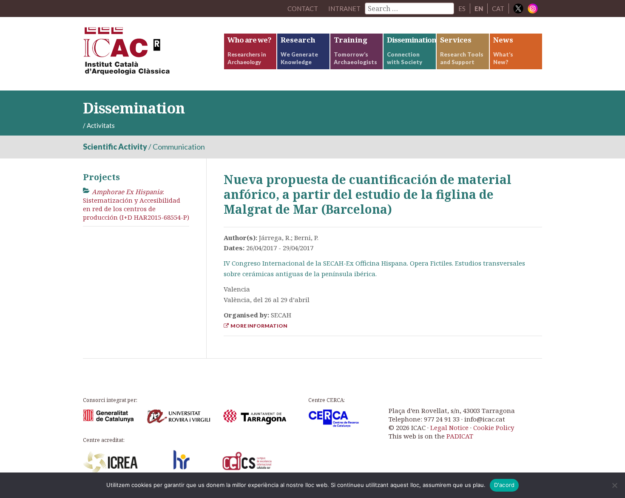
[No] (614, 485)
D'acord (504, 484)
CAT (498, 8)
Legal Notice (449, 427)
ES (462, 8)
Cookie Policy (493, 427)
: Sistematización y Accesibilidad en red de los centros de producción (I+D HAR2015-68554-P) (136, 204)
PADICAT (459, 436)
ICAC (146, 53)
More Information (258, 326)
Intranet (344, 8)
